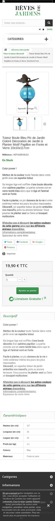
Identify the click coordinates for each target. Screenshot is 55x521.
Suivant (44, 123)
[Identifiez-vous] (40, 29)
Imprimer (11, 254)
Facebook (23, 242)
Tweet (9, 242)
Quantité (9, 275)
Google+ (39, 242)
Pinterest (10, 247)
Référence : (7, 155)
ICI (21, 518)
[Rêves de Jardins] (27, 10)
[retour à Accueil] (5, 50)
